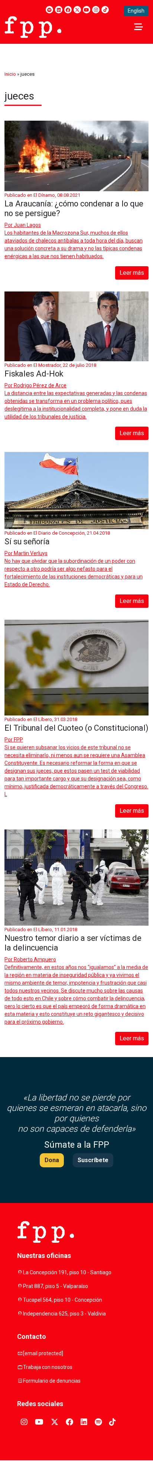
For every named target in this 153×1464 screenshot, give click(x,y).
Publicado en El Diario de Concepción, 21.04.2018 (57, 533)
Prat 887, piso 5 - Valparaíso (55, 1286)
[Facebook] (68, 9)
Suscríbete (93, 1160)
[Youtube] (86, 9)
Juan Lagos (27, 225)
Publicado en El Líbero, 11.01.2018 (40, 929)
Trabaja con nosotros (47, 1367)
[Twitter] (77, 9)
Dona (52, 1160)
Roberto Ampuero (35, 959)
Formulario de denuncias (52, 1381)
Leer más (132, 272)
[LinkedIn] (58, 9)
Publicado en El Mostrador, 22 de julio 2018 (50, 365)
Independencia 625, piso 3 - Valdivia (64, 1314)
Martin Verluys (31, 553)
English (136, 11)
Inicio (10, 74)
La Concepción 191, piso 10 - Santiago (67, 1272)
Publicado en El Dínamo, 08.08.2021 (42, 195)
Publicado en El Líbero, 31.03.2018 (40, 719)
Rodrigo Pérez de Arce (40, 385)
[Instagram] (96, 9)
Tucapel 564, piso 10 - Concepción (62, 1300)
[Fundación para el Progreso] (32, 26)
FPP (18, 740)
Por (22, 225)
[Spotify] (49, 9)
